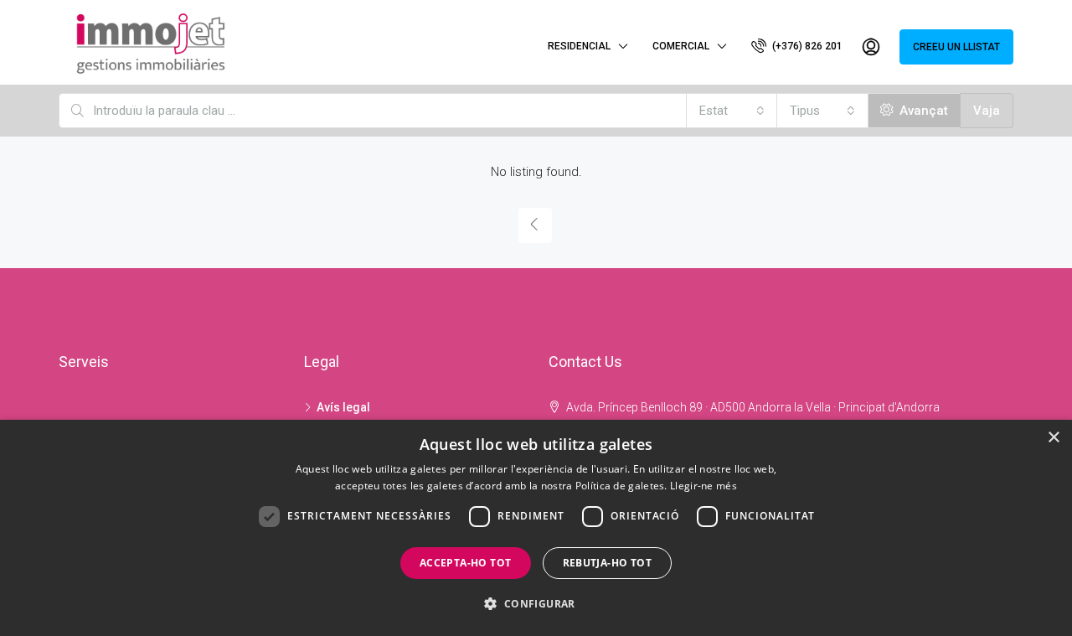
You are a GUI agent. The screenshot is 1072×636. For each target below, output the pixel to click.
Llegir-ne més (703, 485)
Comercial (680, 46)
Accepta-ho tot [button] (466, 563)
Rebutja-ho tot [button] (607, 563)
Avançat (922, 110)
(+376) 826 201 (806, 46)
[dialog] (536, 528)
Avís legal (343, 407)
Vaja (986, 110)
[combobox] (732, 110)
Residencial (579, 46)
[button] (536, 604)
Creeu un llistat (956, 47)
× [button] (1053, 438)
